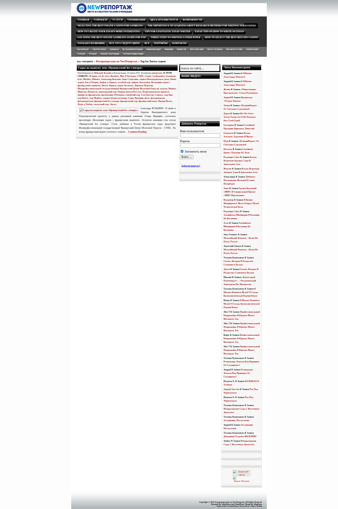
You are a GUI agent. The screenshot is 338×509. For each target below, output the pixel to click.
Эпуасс (113, 104)
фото (147, 98)
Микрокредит (153, 50)
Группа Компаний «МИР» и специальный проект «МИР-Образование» (240, 191)
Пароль (185, 141)
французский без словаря (106, 101)
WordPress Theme (242, 504)
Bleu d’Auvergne (128, 76)
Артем (227, 269)
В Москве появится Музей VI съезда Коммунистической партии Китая (241, 292)
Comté (148, 76)
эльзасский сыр (101, 104)
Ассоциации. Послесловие (236, 420)
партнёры (161, 43)
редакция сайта (232, 157)
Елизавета (229, 133)
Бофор (103, 82)
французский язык (148, 101)
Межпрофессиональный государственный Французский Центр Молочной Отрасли (118, 88)
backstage (83, 50)
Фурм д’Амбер (85, 104)
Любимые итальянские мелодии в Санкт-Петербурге (239, 180)
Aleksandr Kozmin (102, 73)
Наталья (228, 149)
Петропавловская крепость (155, 91)
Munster (96, 79)
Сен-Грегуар (147, 95)
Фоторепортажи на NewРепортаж (116, 61)
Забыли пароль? (190, 165)
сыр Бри (168, 95)
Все (147, 43)
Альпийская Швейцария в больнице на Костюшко (237, 226)
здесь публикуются (164, 19)
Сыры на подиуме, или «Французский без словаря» (110, 67)
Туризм (93, 54)
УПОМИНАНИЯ (136, 19)
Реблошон (119, 95)
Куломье (128, 85)
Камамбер (145, 82)
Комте (105, 85)
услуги (117, 19)
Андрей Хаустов (231, 389)
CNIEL (140, 76)
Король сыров (116, 85)
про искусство (234, 50)
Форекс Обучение (110, 54)
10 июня (93, 76)
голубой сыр (124, 82)
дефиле (134, 82)
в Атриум (112, 82)
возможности (192, 19)
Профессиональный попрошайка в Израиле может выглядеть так (242, 315)
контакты (179, 43)
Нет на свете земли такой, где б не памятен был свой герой (239, 117)
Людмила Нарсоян (143, 85)
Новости (181, 50)
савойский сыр (132, 95)
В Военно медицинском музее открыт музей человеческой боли (241, 203)
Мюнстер (82, 91)
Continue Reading (137, 131)
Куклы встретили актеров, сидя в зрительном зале (240, 160)
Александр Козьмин (111, 79)
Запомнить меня (195, 151)
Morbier (87, 79)
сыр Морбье (95, 98)
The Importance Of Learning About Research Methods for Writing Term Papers (202, 25)
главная (83, 19)
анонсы (114, 50)
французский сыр (129, 101)
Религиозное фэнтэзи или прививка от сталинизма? (238, 373)
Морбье (172, 88)
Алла (226, 223)
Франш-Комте (165, 101)
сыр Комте (83, 98)
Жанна (227, 89)
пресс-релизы (214, 50)
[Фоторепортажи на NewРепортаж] (111, 12)
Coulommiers (158, 76)
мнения (169, 50)
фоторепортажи (85, 101)
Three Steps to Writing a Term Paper (175, 37)
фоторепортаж (158, 98)
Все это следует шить (124, 43)
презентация (107, 95)
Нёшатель (93, 91)
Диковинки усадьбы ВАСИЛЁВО (240, 436)
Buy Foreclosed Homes (231, 506)
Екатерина (229, 125)
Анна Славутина (130, 79)
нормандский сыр (107, 91)
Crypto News (99, 50)
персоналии (196, 50)
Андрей (227, 97)
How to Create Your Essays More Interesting (109, 31)
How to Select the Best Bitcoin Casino (231, 37)
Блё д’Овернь (92, 82)
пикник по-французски (89, 95)
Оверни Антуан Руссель (129, 91)
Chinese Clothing (256, 506)
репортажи (252, 50)
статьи (81, 54)
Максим (228, 168)
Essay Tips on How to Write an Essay (219, 31)
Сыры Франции (135, 98)
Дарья (227, 113)
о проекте (101, 19)
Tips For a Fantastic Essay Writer (167, 31)
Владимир (229, 200)
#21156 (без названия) (91, 43)
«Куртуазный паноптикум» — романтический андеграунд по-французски (240, 280)
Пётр (226, 141)
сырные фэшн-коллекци (115, 98)
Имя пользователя (192, 131)
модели (163, 88)
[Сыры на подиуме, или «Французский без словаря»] (109, 110)
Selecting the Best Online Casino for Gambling (110, 25)
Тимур (227, 105)
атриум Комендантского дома (154, 79)
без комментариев (132, 50)
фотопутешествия (133, 54)
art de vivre (103, 76)
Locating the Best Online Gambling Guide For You (112, 37)
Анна (226, 188)
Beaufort (115, 76)
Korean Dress (244, 506)
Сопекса (159, 95)
